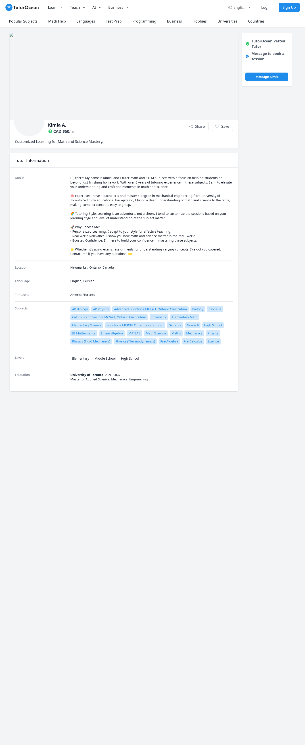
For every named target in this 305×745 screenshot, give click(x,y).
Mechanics (194, 333)
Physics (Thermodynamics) (135, 341)
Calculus (215, 309)
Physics (213, 333)
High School (213, 325)
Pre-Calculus (193, 341)
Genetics (175, 325)
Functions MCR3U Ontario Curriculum (135, 325)
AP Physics (101, 309)
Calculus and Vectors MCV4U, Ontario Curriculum (109, 317)
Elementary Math (185, 317)
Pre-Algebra (169, 341)
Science (213, 341)
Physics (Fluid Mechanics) (91, 341)
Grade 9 (193, 325)
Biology (197, 309)
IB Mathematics (84, 333)
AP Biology (80, 309)
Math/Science (156, 333)
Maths (176, 333)
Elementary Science (86, 325)
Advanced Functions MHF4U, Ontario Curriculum (150, 309)
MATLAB (134, 333)
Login (266, 7)
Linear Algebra (112, 333)
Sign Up (289, 7)
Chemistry (159, 317)
